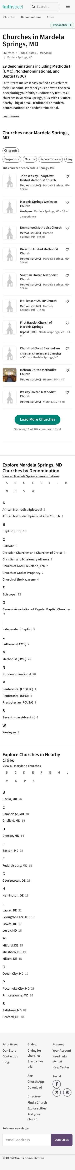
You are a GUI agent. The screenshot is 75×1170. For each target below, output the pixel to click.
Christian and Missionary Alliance (25, 559)
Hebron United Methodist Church (37, 375)
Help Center (60, 1067)
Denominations (31, 17)
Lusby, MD (9, 930)
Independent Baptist (17, 629)
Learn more (10, 116)
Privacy (31, 1158)
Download (35, 1087)
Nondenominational (16, 674)
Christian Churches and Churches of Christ (32, 552)
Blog (5, 1062)
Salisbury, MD (12, 1010)
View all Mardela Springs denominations (30, 476)
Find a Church (37, 1102)
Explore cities (37, 1108)
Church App (36, 1081)
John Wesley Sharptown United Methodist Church (37, 183)
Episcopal (9, 594)
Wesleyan (9, 732)
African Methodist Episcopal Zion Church (31, 516)
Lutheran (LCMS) (14, 644)
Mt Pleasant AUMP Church (37, 306)
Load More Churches (37, 419)
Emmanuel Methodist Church (37, 233)
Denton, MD (10, 835)
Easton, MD (10, 850)
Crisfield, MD (11, 820)
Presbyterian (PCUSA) (17, 702)
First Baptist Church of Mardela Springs (37, 330)
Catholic (8, 546)
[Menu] (67, 6)
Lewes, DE (9, 924)
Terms (40, 1158)
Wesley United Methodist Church (37, 398)
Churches (9, 17)
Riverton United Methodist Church (37, 256)
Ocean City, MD (13, 973)
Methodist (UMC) (14, 659)
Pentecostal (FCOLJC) (17, 689)
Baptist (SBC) (11, 531)
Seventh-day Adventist (18, 717)
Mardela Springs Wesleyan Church (37, 209)
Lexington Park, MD (16, 917)
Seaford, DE (10, 1017)
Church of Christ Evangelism (37, 353)
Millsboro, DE (11, 952)
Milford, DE (10, 945)
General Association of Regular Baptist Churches (36, 609)
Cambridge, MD (13, 814)
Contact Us (10, 1056)
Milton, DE (9, 958)
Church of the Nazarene (19, 579)
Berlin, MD (9, 799)
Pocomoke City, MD (16, 988)
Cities (50, 17)
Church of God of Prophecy (21, 573)
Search (12, 151)
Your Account (61, 1050)
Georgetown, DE (14, 880)
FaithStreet (12, 7)
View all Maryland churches (21, 766)
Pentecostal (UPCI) (15, 696)
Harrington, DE (13, 895)
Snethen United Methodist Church (37, 282)
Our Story (9, 1050)
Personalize (62, 25)
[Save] (67, 176)
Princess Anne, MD (15, 995)
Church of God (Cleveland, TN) (23, 566)
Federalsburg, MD (14, 865)
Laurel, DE (9, 910)
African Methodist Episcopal (22, 509)
